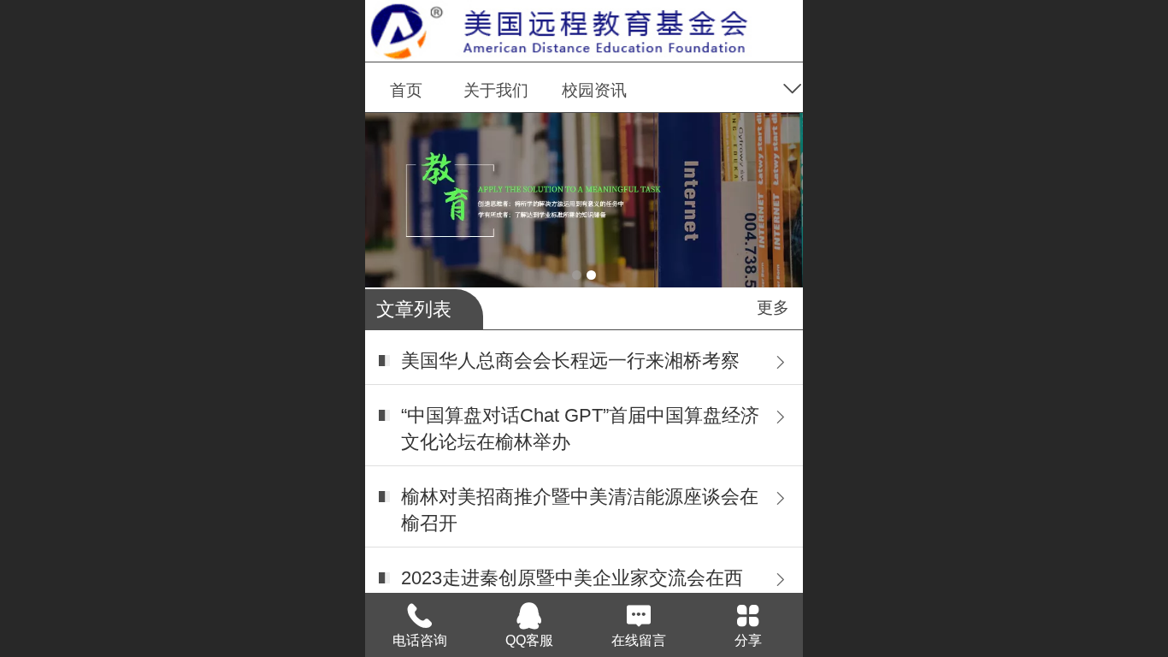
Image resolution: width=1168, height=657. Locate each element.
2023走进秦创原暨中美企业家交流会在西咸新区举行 (572, 591)
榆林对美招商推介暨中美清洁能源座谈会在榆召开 (579, 510)
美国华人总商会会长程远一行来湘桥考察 (570, 360)
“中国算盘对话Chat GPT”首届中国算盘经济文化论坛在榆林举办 (580, 429)
